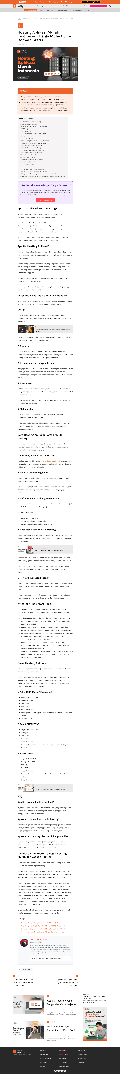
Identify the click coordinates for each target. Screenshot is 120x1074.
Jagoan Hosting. (28, 1054)
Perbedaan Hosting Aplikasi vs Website (34, 126)
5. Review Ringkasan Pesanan (33, 152)
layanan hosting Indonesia (51, 461)
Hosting (34, 18)
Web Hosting (81, 1050)
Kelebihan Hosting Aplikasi (30, 155)
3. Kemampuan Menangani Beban (35, 133)
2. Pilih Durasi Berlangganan (33, 145)
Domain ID (43, 1066)
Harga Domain (82, 1062)
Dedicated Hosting (45, 1058)
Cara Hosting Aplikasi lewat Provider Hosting (35, 141)
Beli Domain (43, 1062)
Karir (62, 1050)
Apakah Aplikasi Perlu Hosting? (31, 122)
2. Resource (27, 131)
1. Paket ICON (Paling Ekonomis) (33, 159)
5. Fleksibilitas (28, 138)
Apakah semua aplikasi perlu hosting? (36, 171)
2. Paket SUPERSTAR (30, 162)
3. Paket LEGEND (29, 164)
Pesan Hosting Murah (45, 200)
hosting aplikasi (34, 871)
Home (19, 18)
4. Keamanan (28, 136)
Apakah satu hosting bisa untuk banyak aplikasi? (39, 174)
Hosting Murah (44, 1054)
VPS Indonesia (82, 1058)
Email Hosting (63, 1062)
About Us (43, 1050)
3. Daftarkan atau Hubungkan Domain (36, 148)
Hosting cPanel (63, 1054)
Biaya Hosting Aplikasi (28, 157)
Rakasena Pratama (38, 940)
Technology (26, 18)
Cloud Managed (82, 1054)
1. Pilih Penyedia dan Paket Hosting (34, 143)
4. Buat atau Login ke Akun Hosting (35, 150)
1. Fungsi (26, 129)
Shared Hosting (27, 969)
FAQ (22, 166)
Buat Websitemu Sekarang (98, 5)
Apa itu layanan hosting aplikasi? (34, 169)
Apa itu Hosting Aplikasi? (29, 124)
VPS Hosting (62, 1058)
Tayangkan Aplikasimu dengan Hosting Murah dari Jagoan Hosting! (43, 176)
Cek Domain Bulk (64, 1066)
